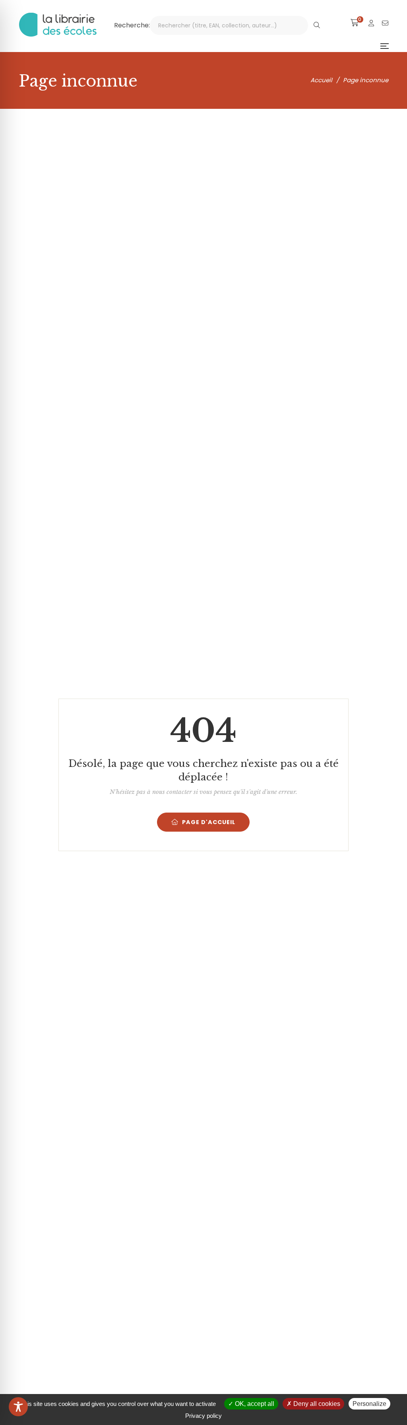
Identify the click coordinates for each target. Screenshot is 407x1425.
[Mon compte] (371, 23)
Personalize (369, 1403)
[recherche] (317, 25)
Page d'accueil (208, 822)
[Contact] (385, 23)
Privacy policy (203, 1415)
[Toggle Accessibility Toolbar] (18, 1406)
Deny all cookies (316, 1403)
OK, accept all (253, 1403)
